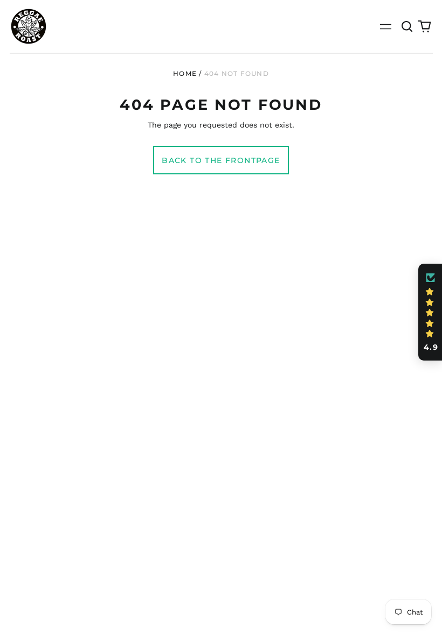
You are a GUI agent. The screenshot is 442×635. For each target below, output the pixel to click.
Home (185, 73)
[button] (407, 26)
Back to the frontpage (221, 160)
